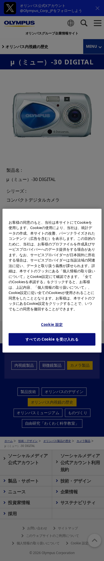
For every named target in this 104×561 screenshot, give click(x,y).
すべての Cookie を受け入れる (52, 339)
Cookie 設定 (52, 324)
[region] (51, 280)
